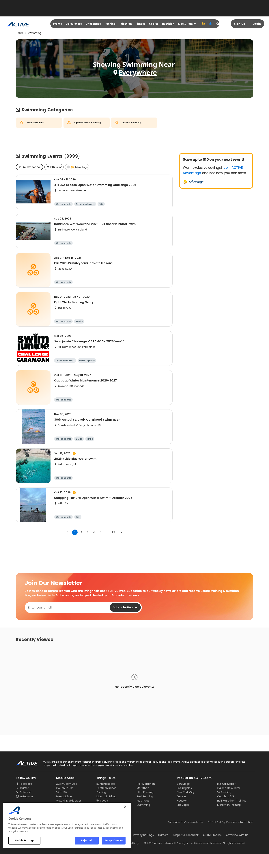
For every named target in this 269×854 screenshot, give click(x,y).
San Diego (183, 784)
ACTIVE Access (212, 835)
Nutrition (168, 24)
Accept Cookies (113, 840)
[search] (218, 23)
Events (57, 24)
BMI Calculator (226, 784)
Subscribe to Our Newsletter (185, 822)
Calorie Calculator (228, 788)
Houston (182, 800)
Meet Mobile (64, 796)
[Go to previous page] (67, 532)
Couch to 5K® (64, 788)
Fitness (140, 24)
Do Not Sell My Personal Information (230, 822)
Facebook (26, 784)
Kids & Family (187, 24)
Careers (163, 835)
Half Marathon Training (231, 800)
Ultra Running (145, 792)
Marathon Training (229, 805)
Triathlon (125, 24)
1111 (113, 532)
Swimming (143, 805)
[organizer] (210, 23)
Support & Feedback (186, 835)
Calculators (74, 24)
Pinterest (25, 792)
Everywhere (138, 72)
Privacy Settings (143, 835)
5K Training (224, 792)
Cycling (101, 792)
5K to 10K (61, 792)
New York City (185, 792)
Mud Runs (143, 800)
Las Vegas (183, 805)
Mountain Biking (106, 796)
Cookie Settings (24, 840)
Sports (153, 24)
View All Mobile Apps (68, 800)
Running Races (105, 784)
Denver (181, 796)
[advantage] (203, 23)
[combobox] (29, 167)
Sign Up (239, 24)
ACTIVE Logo (23, 762)
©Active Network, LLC (161, 843)
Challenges (93, 24)
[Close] (125, 807)
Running (110, 24)
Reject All (86, 840)
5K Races (102, 800)
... (107, 532)
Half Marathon (146, 784)
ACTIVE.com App (66, 784)
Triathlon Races (106, 788)
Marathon (143, 788)
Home (20, 33)
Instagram (26, 796)
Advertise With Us (237, 835)
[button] (53, 167)
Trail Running (145, 796)
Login (257, 24)
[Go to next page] (121, 532)
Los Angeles (184, 788)
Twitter (24, 788)
